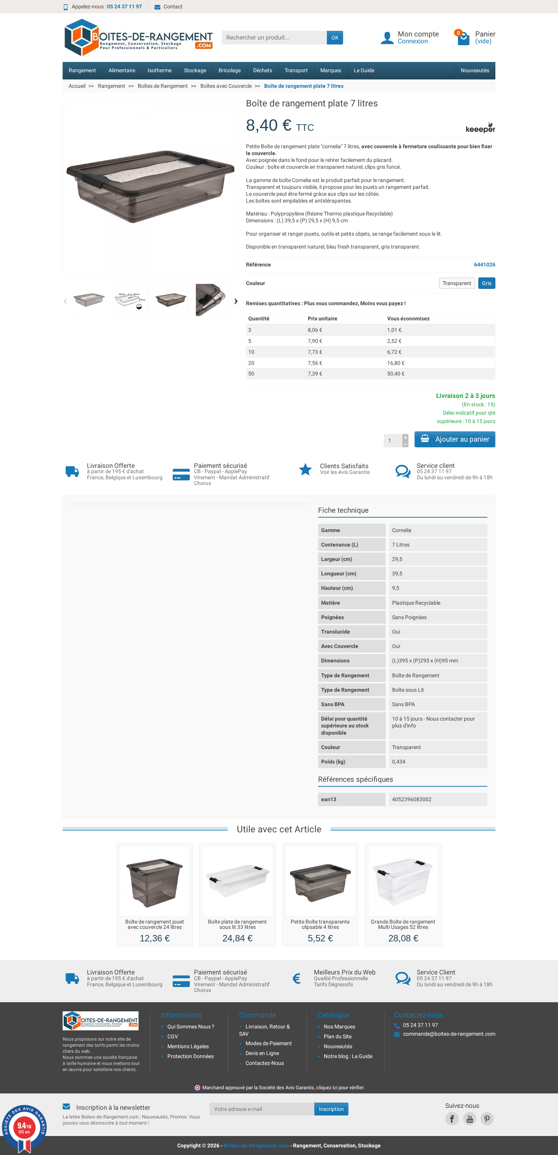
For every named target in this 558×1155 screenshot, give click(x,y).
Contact (173, 6)
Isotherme (160, 70)
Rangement (82, 70)
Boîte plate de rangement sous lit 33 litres (237, 924)
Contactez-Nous (265, 1063)
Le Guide (364, 70)
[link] (452, 1118)
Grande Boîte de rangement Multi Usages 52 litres (403, 924)
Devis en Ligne (262, 1053)
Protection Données (190, 1056)
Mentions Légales (188, 1046)
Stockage (195, 70)
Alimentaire (122, 70)
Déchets (262, 70)
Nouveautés (475, 70)
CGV (172, 1036)
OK (335, 38)
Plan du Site (338, 1036)
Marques (330, 70)
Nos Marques (339, 1026)
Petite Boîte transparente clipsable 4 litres (320, 924)
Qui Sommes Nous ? (190, 1026)
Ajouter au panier (462, 439)
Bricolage (230, 70)
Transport (296, 70)
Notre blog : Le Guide (348, 1056)
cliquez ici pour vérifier (339, 1087)
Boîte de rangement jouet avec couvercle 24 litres (154, 924)
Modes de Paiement (269, 1043)
